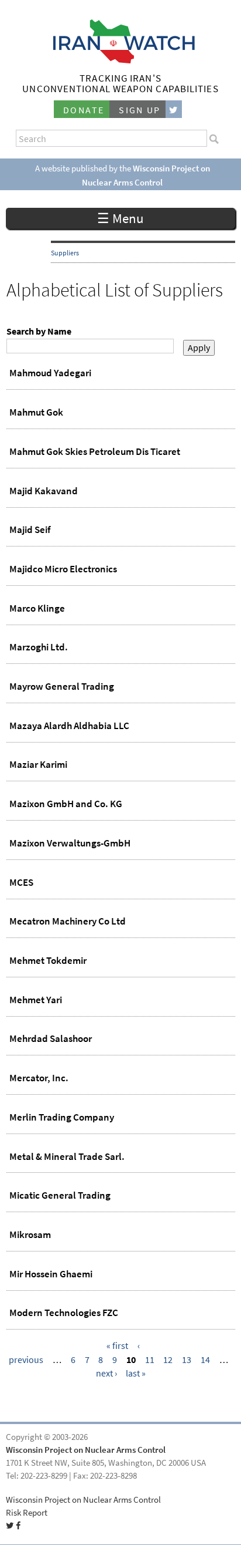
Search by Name (38, 331)
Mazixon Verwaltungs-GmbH (69, 842)
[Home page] (120, 60)
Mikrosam (30, 1234)
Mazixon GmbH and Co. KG (65, 803)
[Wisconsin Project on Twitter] (174, 109)
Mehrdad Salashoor (50, 1038)
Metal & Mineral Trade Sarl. (67, 1156)
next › (106, 1373)
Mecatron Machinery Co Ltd (67, 921)
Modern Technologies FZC (63, 1312)
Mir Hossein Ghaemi (50, 1273)
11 (149, 1360)
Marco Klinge (37, 608)
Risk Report (26, 1513)
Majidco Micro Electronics (63, 568)
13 (186, 1360)
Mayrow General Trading (61, 686)
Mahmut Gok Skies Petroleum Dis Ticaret (94, 451)
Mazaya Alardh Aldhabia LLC (69, 725)
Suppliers (65, 253)
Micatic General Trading (60, 1195)
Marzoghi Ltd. (38, 646)
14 (205, 1360)
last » (136, 1373)
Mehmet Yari (35, 999)
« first (117, 1346)
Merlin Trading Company (61, 1117)
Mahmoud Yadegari (50, 372)
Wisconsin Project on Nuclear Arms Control (86, 1450)
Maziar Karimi (38, 764)
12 (168, 1360)
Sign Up (140, 110)
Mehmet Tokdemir (48, 960)
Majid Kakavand (43, 490)
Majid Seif (29, 529)
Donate (83, 110)
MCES (21, 882)
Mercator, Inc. (38, 1077)
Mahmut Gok (36, 412)
